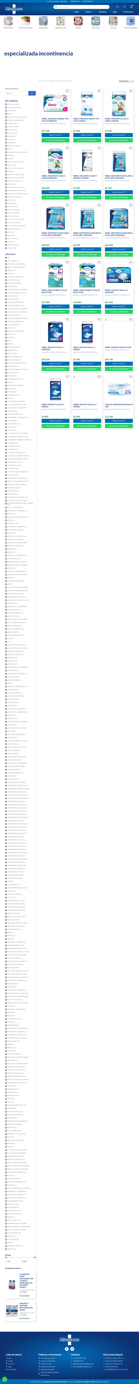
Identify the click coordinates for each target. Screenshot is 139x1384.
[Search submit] (32, 93)
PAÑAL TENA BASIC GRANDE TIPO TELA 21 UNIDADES (55, 120)
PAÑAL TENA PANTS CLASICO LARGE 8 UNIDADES (53, 177)
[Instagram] (72, 1349)
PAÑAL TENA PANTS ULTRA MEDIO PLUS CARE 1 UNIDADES (87, 234)
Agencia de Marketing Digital (56, 1382)
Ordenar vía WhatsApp (56, 140)
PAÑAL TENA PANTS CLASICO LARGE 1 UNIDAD (117, 120)
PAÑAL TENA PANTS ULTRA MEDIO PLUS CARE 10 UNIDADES (119, 234)
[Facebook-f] (67, 1349)
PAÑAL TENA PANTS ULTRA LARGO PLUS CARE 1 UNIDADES (119, 177)
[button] (56, 135)
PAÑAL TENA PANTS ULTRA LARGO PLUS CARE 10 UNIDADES (55, 234)
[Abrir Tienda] (92, 12)
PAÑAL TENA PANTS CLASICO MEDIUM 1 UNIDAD (85, 177)
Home (40, 81)
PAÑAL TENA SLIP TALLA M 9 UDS (118, 347)
